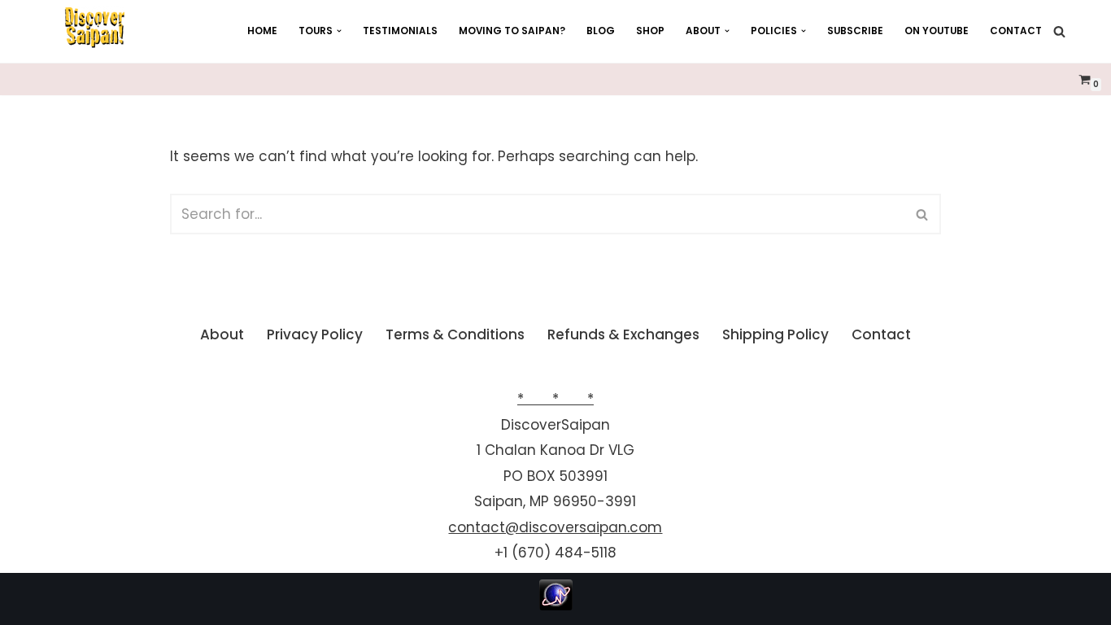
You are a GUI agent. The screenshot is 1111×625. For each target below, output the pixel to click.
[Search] (1059, 31)
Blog (600, 30)
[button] (339, 30)
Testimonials (400, 30)
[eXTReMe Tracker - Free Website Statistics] (556, 605)
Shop (650, 30)
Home (262, 30)
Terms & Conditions (455, 334)
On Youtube (936, 30)
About (222, 334)
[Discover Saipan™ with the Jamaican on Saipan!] (94, 28)
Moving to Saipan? (512, 30)
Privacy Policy (315, 334)
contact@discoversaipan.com (555, 527)
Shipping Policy (775, 334)
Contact (1016, 30)
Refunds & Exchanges (623, 334)
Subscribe (855, 30)
